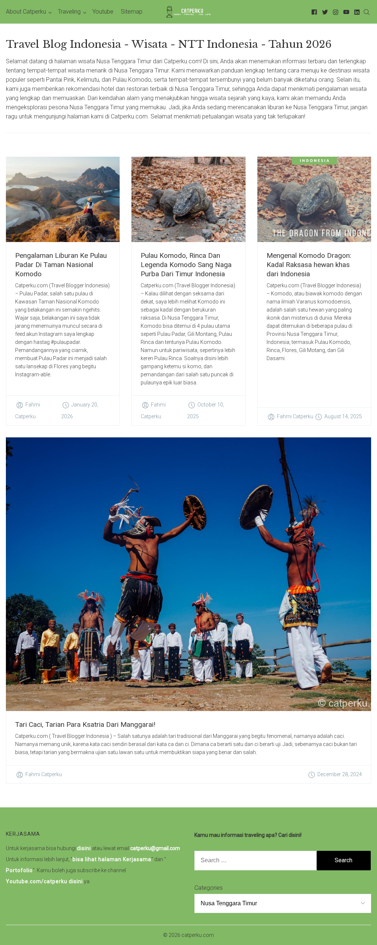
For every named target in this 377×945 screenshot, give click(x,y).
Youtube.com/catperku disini (44, 881)
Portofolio (19, 870)
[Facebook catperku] (313, 11)
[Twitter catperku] (323, 11)
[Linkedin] (355, 11)
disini (84, 848)
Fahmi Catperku (295, 416)
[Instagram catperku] (334, 11)
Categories (208, 887)
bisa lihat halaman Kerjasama (112, 859)
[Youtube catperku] (345, 11)
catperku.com (198, 935)
